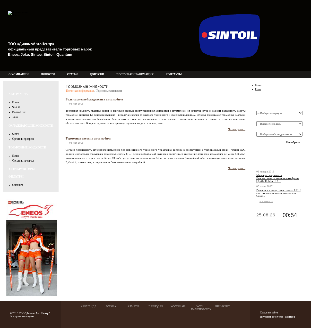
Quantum (17, 185)
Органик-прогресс (23, 138)
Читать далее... (236, 129)
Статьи (72, 74)
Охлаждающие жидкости (31, 125)
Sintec (15, 134)
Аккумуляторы (22, 169)
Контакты (174, 74)
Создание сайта (269, 312)
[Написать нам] (300, 74)
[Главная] (294, 74)
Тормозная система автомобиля (88, 138)
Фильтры (16, 176)
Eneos (15, 102)
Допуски (97, 74)
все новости (266, 201)
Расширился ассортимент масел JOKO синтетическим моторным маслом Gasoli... (278, 193)
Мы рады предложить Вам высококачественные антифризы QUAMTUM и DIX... (277, 178)
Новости (48, 74)
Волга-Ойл (19, 112)
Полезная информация (135, 74)
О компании (19, 74)
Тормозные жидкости (27, 147)
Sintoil (16, 107)
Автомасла (18, 94)
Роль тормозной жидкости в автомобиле (94, 99)
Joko (15, 117)
